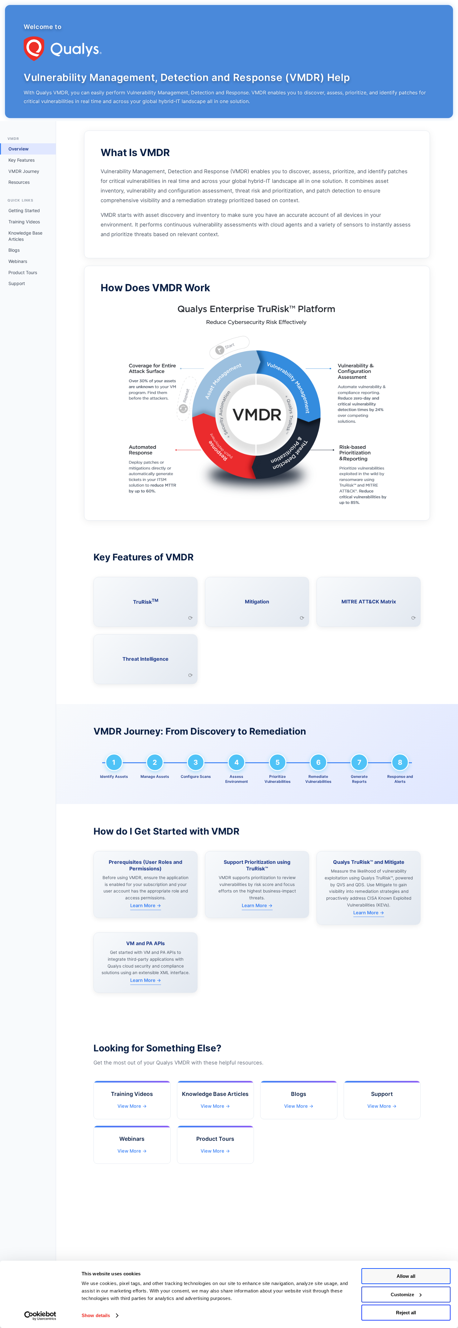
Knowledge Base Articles (25, 236)
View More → (132, 1106)
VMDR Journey (23, 171)
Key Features (21, 160)
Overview (18, 148)
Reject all (406, 1312)
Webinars (17, 261)
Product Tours (22, 272)
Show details (96, 1315)
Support (16, 283)
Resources (19, 182)
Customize (402, 1294)
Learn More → (145, 905)
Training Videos (24, 221)
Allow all (406, 1276)
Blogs (14, 250)
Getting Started (24, 210)
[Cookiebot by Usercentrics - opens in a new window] (40, 1316)
